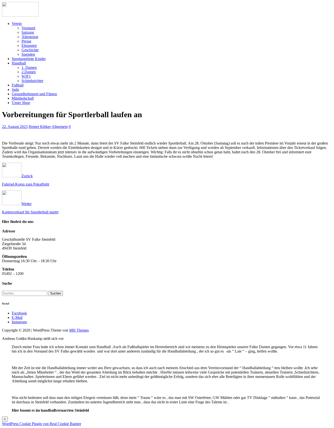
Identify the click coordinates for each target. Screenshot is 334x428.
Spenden (28, 54)
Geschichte (30, 50)
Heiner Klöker (40, 127)
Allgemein (60, 127)
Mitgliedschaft (23, 98)
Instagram (19, 322)
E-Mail (17, 317)
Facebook (19, 313)
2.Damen (29, 72)
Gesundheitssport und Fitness (34, 94)
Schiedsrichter (32, 81)
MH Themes (79, 330)
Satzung (28, 32)
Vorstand (28, 28)
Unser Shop (21, 103)
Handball (19, 63)
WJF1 (26, 76)
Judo (15, 89)
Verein (17, 23)
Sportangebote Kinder (29, 59)
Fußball (17, 85)
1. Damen (29, 67)
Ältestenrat (30, 37)
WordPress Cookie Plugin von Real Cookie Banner (41, 424)
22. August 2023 (15, 127)
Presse (26, 41)
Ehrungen (29, 45)
